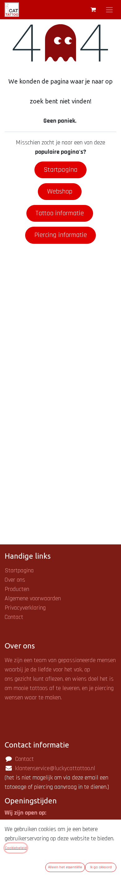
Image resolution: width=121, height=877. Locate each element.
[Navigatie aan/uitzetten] (109, 9)
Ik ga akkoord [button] (101, 867)
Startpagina (61, 170)
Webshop (59, 191)
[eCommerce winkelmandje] (93, 9)
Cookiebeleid (16, 848)
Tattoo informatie (60, 213)
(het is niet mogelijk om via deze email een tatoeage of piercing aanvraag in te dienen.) (57, 777)
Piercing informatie (60, 235)
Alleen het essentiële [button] (65, 867)
